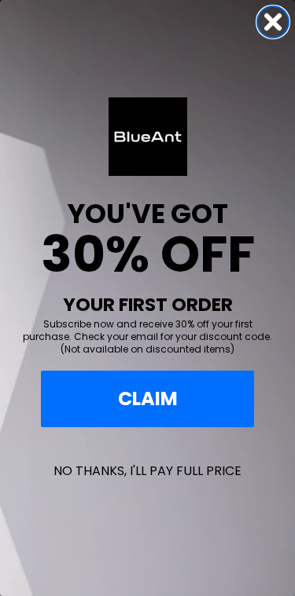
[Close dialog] (273, 22)
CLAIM (148, 398)
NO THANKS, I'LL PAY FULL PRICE (147, 471)
